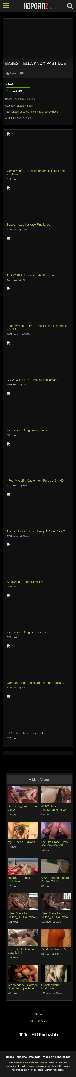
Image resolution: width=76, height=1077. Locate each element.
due (22, 111)
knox (33, 111)
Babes (20, 105)
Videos (29, 105)
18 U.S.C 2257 (38, 1021)
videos (54, 111)
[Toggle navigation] (6, 6)
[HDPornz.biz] (37, 6)
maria (40, 111)
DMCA (38, 1014)
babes (15, 111)
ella (27, 111)
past (47, 111)
